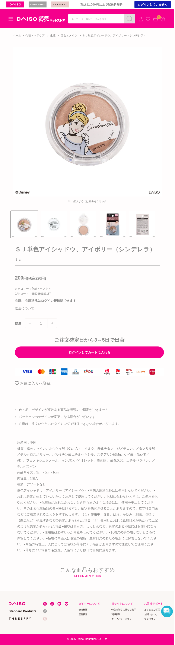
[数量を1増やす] (52, 323)
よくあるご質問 (152, 609)
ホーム (17, 35)
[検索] (129, 18)
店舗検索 (83, 614)
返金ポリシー (151, 619)
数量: (18, 323)
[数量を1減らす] (29, 323)
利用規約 (115, 614)
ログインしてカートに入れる (89, 352)
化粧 (52, 35)
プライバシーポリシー (122, 619)
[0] (155, 19)
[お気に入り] (148, 19)
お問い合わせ (151, 614)
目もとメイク (69, 35)
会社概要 (83, 609)
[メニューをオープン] (11, 18)
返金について (24, 308)
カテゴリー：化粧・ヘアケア (33, 288)
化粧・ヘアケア (35, 35)
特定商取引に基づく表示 (123, 609)
